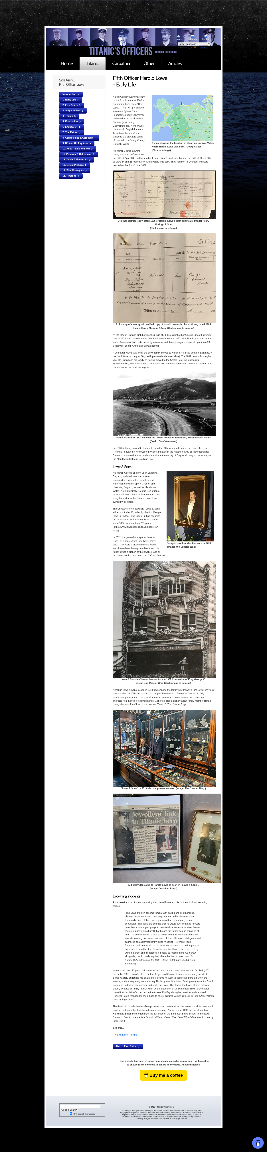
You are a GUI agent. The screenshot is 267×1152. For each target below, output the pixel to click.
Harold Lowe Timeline (126, 1034)
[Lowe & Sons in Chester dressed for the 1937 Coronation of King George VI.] (164, 562)
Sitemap (192, 39)
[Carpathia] (121, 63)
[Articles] (175, 63)
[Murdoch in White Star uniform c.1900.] (182, 96)
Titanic (65, 42)
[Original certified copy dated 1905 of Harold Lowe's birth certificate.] (164, 172)
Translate (203, 47)
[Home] (67, 63)
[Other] (149, 63)
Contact (206, 39)
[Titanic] (93, 63)
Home (179, 39)
